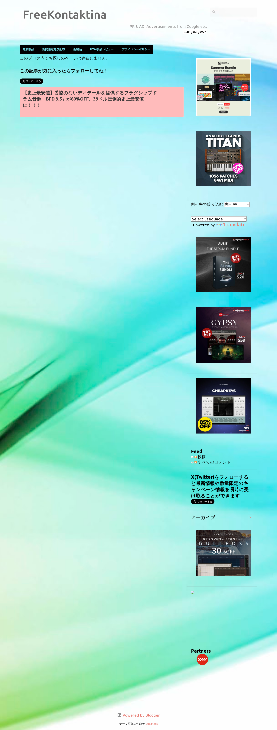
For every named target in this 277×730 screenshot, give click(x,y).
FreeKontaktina (65, 14)
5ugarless (152, 723)
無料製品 (28, 49)
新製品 (77, 49)
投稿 (201, 456)
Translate (234, 225)
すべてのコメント (214, 462)
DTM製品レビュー (102, 49)
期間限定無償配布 (53, 49)
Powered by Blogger (141, 715)
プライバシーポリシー (136, 49)
